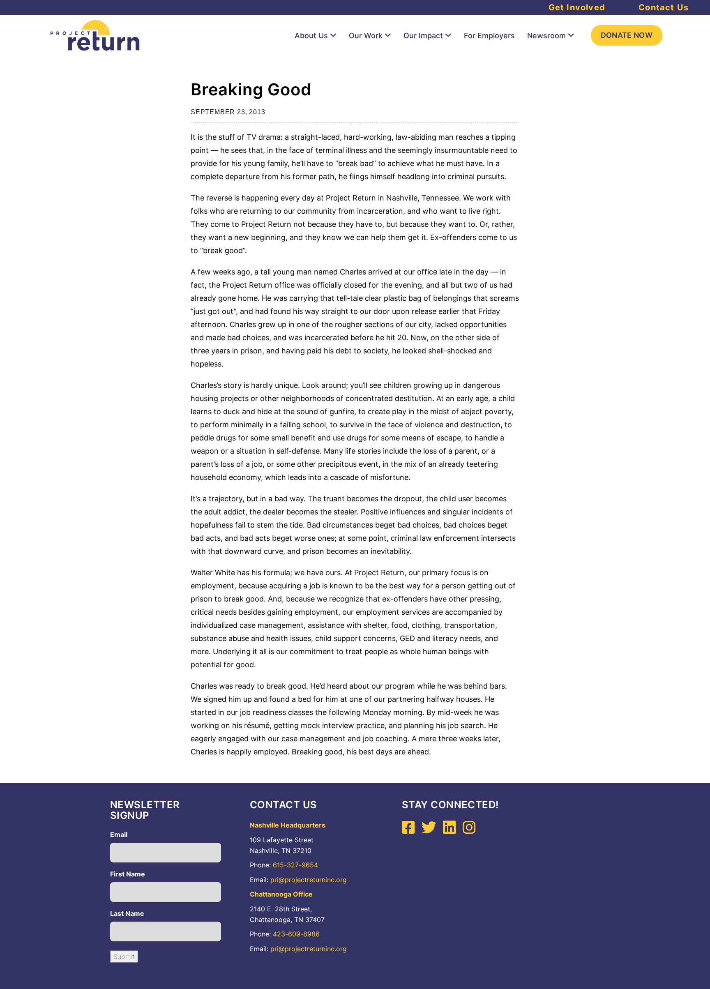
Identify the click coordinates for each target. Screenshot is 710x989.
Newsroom (546, 35)
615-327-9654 (295, 865)
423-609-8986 (296, 934)
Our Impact (423, 35)
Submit (124, 956)
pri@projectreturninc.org (308, 880)
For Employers (489, 35)
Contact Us (664, 7)
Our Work (366, 35)
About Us (311, 35)
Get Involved (577, 7)
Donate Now (627, 35)
